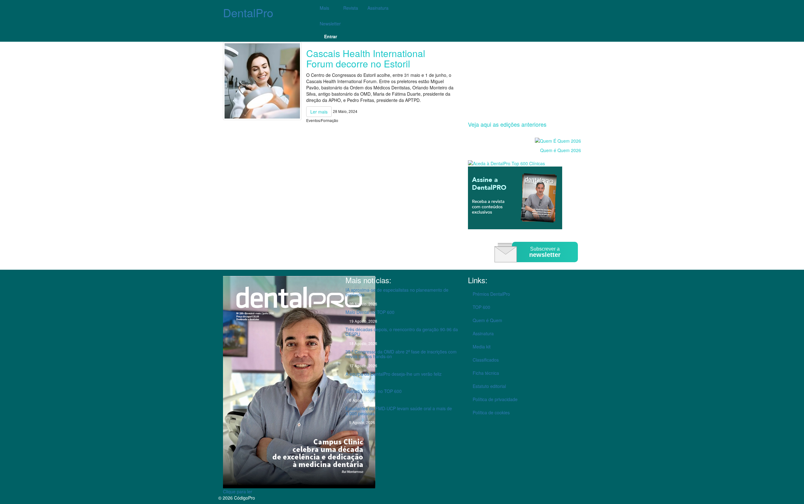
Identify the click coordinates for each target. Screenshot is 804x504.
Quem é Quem (487, 320)
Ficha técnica (486, 373)
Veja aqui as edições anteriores (507, 124)
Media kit (482, 346)
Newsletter (330, 23)
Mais (325, 8)
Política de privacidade (495, 399)
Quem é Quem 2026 (560, 150)
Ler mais (319, 112)
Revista (350, 8)
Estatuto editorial (489, 386)
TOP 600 (481, 307)
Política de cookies (491, 412)
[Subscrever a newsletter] (537, 266)
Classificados (486, 360)
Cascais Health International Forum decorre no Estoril (365, 58)
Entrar (330, 36)
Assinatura (377, 8)
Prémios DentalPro (491, 294)
